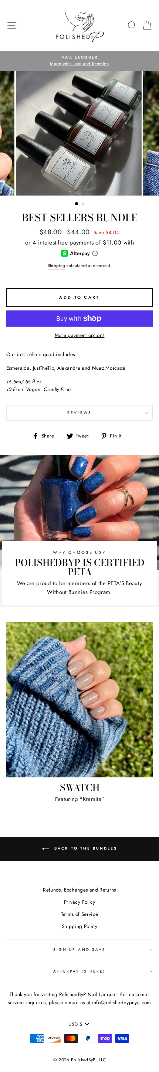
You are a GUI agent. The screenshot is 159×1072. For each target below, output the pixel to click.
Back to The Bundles (84, 848)
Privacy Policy (79, 902)
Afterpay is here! (79, 971)
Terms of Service (79, 914)
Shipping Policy (79, 926)
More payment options (80, 335)
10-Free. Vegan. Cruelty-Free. (39, 389)
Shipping (56, 265)
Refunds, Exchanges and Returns (79, 889)
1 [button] (77, 204)
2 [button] (83, 204)
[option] (80, 57)
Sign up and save (79, 949)
